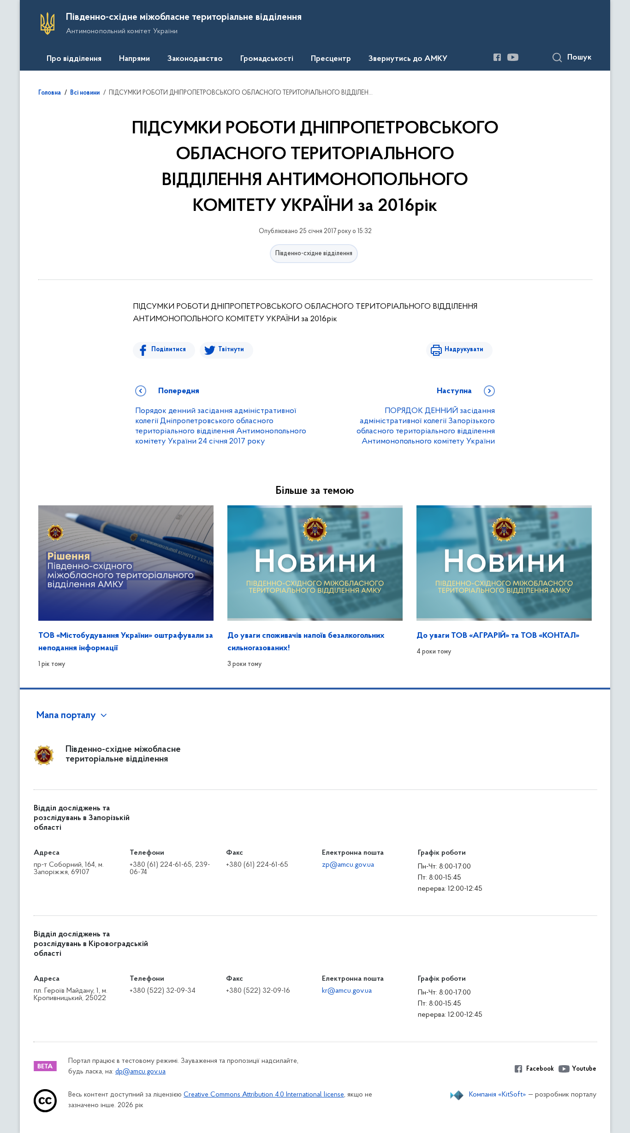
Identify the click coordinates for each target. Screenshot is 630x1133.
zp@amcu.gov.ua (348, 865)
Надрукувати (464, 349)
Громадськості (266, 59)
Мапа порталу (66, 716)
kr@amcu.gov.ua (347, 991)
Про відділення (74, 59)
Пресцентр (331, 59)
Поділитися (168, 349)
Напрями (134, 59)
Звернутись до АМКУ (407, 59)
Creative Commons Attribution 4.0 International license (264, 1094)
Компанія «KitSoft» (497, 1094)
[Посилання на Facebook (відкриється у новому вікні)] (497, 57)
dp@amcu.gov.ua (140, 1071)
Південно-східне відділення (313, 253)
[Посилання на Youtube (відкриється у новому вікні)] (512, 57)
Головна (49, 93)
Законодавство (195, 59)
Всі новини (85, 93)
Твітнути (231, 349)
